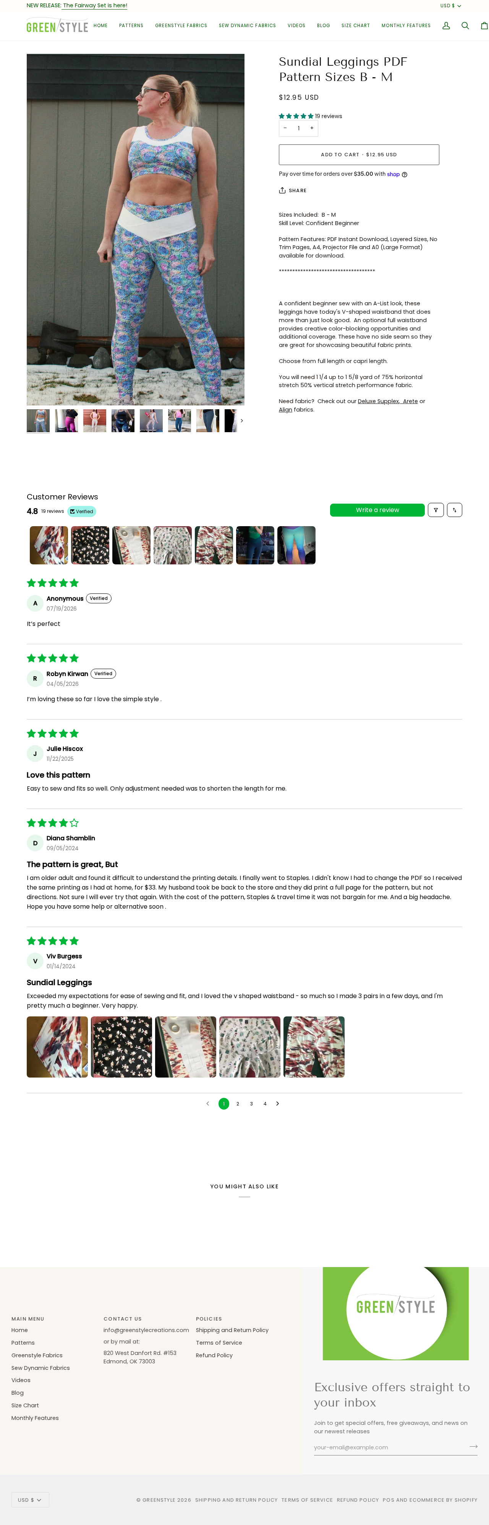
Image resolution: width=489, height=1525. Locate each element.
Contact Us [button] (123, 1318)
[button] (131, 25)
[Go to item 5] (214, 545)
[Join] (471, 1447)
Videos (21, 1380)
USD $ (447, 6)
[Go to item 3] (131, 545)
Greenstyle (159, 1500)
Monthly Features (35, 1418)
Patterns (23, 1343)
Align (285, 409)
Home (19, 1330)
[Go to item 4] (173, 545)
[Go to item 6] (255, 545)
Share (298, 190)
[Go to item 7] (296, 545)
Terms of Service (219, 1343)
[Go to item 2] (90, 545)
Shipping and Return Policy (232, 1330)
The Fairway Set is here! (94, 5)
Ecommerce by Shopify (444, 1500)
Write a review (377, 510)
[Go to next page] (280, 1104)
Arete (409, 401)
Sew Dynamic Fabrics (40, 1368)
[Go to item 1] (49, 545)
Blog (17, 1393)
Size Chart (25, 1405)
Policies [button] (209, 1318)
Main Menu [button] (28, 1318)
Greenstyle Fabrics (37, 1355)
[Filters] (436, 510)
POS (389, 1500)
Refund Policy (214, 1355)
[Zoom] (135, 229)
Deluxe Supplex (378, 401)
